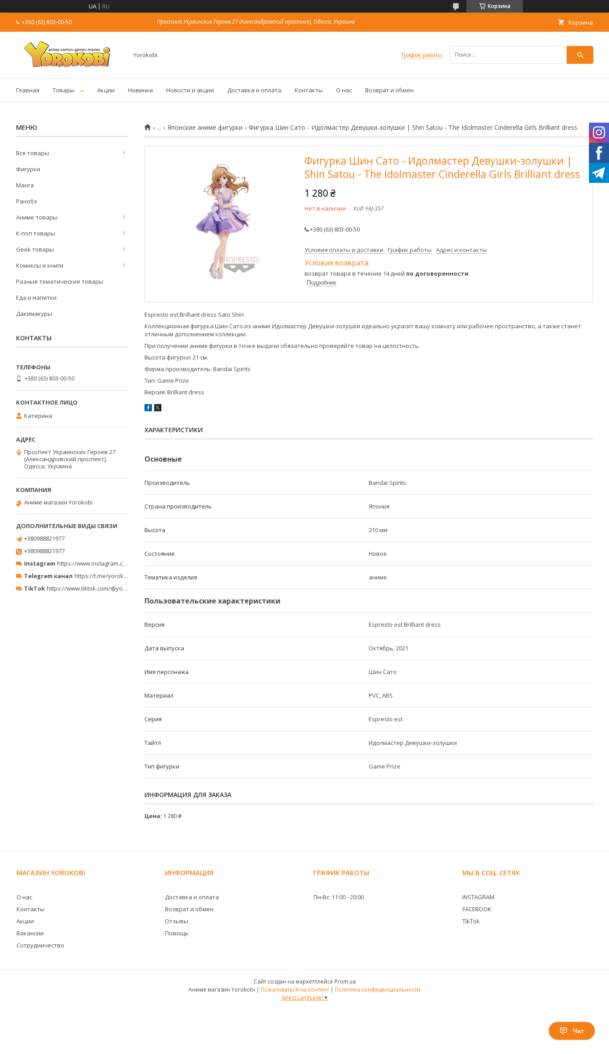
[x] (157, 409)
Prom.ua (345, 981)
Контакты (309, 90)
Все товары (32, 153)
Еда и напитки (36, 297)
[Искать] (580, 54)
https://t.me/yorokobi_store (111, 576)
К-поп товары (35, 233)
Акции (106, 90)
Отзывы (176, 921)
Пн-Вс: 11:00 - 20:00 (338, 897)
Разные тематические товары (59, 281)
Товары (63, 90)
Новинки (140, 90)
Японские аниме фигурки (205, 127)
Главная (27, 90)
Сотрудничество (40, 945)
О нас (344, 90)
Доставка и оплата (254, 90)
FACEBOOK (476, 909)
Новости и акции (190, 90)
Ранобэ (26, 201)
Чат (578, 1030)
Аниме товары (37, 217)
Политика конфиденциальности (377, 989)
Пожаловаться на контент (295, 989)
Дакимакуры (34, 314)
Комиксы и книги (39, 265)
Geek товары (35, 249)
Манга (25, 185)
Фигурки (28, 169)
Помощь (177, 933)
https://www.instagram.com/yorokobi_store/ (117, 563)
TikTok (471, 921)
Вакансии (30, 933)
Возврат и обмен (389, 90)
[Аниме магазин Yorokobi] (69, 67)
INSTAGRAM (478, 897)
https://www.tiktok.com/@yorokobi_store (102, 588)
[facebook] (148, 409)
